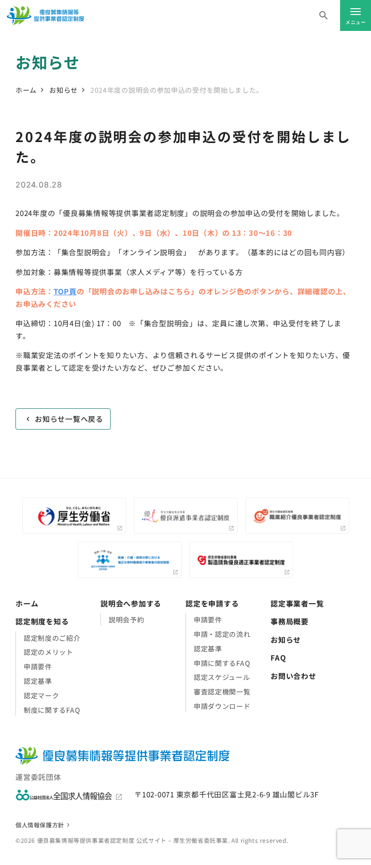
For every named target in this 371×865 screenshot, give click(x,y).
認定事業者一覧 (297, 603)
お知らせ (63, 90)
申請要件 (38, 666)
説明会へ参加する (130, 603)
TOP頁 (65, 291)
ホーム (26, 90)
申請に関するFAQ (222, 663)
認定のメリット (48, 652)
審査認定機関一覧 (222, 691)
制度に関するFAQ (52, 710)
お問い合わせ (293, 676)
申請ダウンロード (222, 706)
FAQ (278, 657)
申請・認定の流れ (222, 634)
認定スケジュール (222, 677)
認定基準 (38, 681)
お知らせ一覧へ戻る (69, 419)
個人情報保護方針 (39, 825)
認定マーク (41, 695)
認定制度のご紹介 (52, 638)
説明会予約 (126, 619)
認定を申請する (212, 603)
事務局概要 (290, 621)
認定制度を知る (42, 621)
